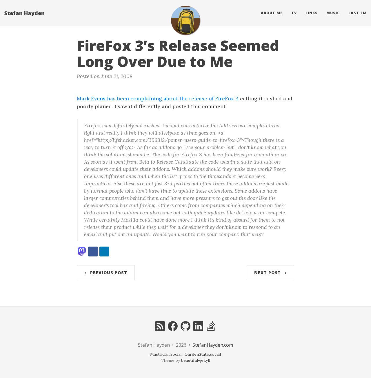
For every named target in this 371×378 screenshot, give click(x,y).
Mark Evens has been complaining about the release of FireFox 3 (158, 98)
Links (311, 12)
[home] (185, 20)
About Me (272, 12)
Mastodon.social (165, 354)
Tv (294, 12)
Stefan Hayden (24, 13)
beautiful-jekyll (195, 360)
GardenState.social (203, 354)
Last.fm (357, 12)
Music (333, 12)
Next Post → (270, 272)
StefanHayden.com (212, 345)
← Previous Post (105, 272)
